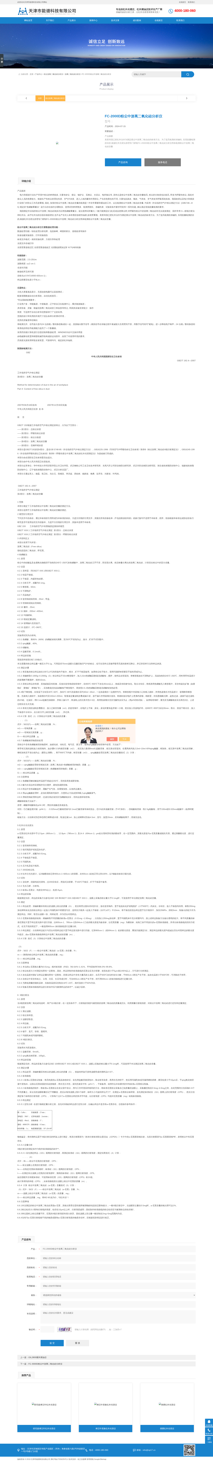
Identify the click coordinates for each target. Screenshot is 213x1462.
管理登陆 (90, 1459)
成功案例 (137, 20)
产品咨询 (123, 162)
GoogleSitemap (100, 1459)
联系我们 (191, 2)
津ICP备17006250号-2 (59, 1459)
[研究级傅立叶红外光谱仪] (44, 1404)
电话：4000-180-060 (98, 1450)
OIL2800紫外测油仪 (37, 1357)
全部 (40, 98)
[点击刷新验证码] (64, 1329)
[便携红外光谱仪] (167, 1404)
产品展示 (72, 20)
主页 (31, 74)
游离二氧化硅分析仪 (73, 74)
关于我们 (50, 20)
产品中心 (38, 74)
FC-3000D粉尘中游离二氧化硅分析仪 (45, 1364)
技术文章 (115, 20)
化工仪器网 (82, 1459)
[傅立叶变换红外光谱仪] (105, 1404)
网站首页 (28, 20)
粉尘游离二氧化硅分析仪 (53, 74)
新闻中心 (93, 20)
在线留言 (182, 2)
